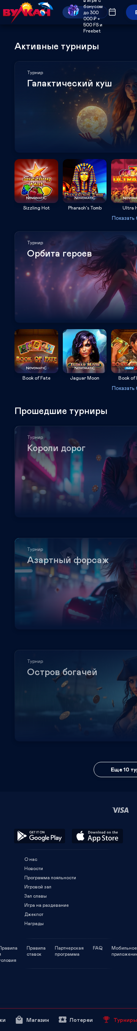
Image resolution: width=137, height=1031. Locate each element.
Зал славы (35, 896)
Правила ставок (36, 948)
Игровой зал (37, 886)
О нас (30, 859)
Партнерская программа (69, 948)
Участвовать (36, 200)
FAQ (97, 948)
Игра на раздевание (46, 905)
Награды (34, 923)
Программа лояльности (50, 877)
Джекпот (33, 914)
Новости (33, 868)
